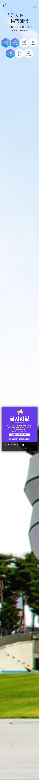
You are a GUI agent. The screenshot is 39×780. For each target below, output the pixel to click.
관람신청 (33, 45)
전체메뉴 (34, 7)
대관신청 (15, 45)
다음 (29, 448)
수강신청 (6, 45)
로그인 (5, 7)
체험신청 (24, 45)
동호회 (19, 55)
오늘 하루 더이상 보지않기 (14, 445)
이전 (21, 448)
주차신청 (10, 55)
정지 (25, 448)
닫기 (34, 448)
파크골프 (28, 55)
